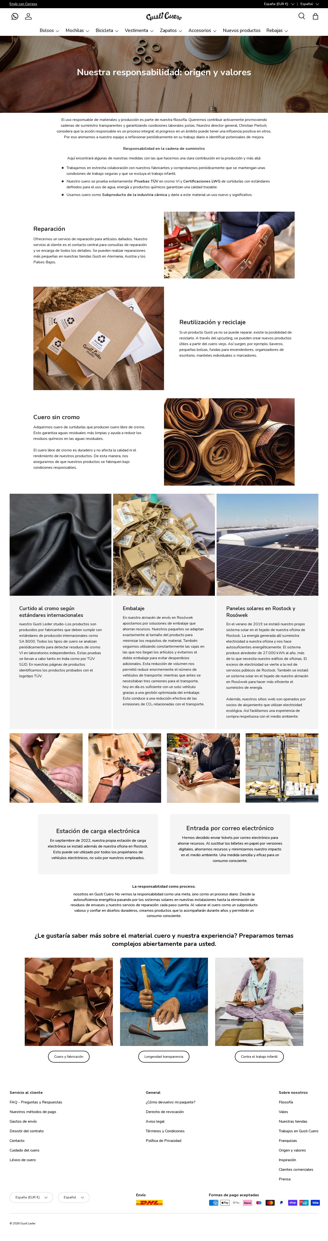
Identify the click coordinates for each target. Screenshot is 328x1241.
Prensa (285, 1179)
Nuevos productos (242, 30)
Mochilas (75, 30)
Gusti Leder (27, 1223)
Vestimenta (136, 30)
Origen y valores (292, 1150)
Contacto (17, 1140)
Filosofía (286, 1102)
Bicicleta (104, 30)
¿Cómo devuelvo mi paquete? (170, 1102)
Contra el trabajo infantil (259, 1056)
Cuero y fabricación (68, 1056)
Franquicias (288, 1140)
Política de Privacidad (163, 1140)
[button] (15, 16)
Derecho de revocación (165, 1111)
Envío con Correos (23, 3)
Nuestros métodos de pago (33, 1111)
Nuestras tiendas (293, 1121)
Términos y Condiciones (165, 1131)
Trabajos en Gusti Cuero (298, 1131)
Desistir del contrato (27, 1131)
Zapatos (168, 30)
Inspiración (287, 1160)
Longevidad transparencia (164, 1056)
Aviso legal (155, 1121)
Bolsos (47, 30)
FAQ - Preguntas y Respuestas (36, 1102)
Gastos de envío (23, 1121)
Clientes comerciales (296, 1169)
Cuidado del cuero (24, 1150)
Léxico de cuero (23, 1160)
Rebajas (274, 30)
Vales (283, 1111)
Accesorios (199, 30)
